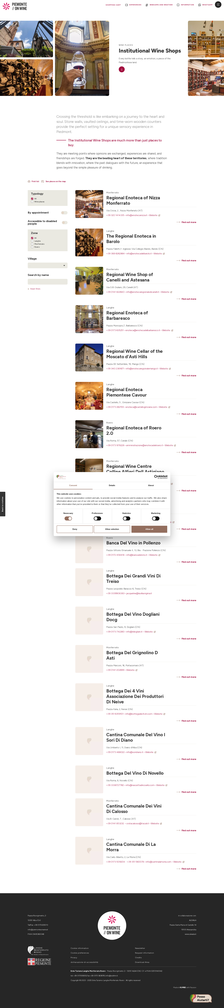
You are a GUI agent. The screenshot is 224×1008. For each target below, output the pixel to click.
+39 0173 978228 (116, 445)
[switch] (97, 518)
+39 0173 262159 (116, 407)
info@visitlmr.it (112, 976)
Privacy (74, 957)
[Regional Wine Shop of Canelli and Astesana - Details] (89, 281)
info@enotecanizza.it (137, 215)
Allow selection (112, 529)
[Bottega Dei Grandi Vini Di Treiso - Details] (89, 582)
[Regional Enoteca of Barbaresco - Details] (89, 319)
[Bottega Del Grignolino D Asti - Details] (89, 659)
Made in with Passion (184, 987)
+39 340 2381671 (116, 368)
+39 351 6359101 (115, 713)
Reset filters (35, 289)
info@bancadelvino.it (137, 555)
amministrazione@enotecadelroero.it (145, 445)
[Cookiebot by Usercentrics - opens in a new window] (156, 477)
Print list (35, 181)
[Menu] (218, 4)
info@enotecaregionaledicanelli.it (143, 292)
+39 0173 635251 (115, 330)
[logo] (15, 6)
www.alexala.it (190, 934)
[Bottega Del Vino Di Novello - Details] (89, 779)
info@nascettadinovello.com (141, 785)
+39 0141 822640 (116, 292)
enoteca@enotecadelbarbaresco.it (143, 330)
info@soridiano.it (135, 752)
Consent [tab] (73, 485)
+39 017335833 (80, 976)
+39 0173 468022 (116, 752)
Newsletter (140, 948)
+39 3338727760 (116, 785)
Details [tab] (112, 485)
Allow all (149, 529)
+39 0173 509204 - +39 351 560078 (126, 861)
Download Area (142, 962)
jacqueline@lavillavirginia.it (139, 593)
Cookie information (80, 948)
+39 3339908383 (116, 593)
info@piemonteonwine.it (38, 930)
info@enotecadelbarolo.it (140, 253)
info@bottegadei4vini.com (139, 713)
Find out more (189, 222)
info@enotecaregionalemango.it (143, 368)
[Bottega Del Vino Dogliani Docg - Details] (89, 620)
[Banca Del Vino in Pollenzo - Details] (89, 549)
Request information (144, 953)
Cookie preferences (80, 953)
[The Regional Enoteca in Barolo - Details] (89, 242)
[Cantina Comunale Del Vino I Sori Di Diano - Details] (89, 741)
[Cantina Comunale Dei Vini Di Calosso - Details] (89, 812)
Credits (138, 957)
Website (153, 215)
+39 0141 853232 (116, 823)
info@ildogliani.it (135, 631)
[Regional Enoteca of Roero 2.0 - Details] (89, 434)
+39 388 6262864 (116, 253)
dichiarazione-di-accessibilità (84, 962)
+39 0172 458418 (116, 555)
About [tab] (151, 485)
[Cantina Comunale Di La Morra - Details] (89, 851)
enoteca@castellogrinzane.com (142, 407)
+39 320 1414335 (116, 215)
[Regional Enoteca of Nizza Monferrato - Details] (89, 204)
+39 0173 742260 (116, 631)
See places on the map (55, 181)
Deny (74, 529)
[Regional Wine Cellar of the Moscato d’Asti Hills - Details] (89, 357)
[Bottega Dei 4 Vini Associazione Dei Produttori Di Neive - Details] (89, 697)
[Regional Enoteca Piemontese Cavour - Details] (89, 396)
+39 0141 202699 (116, 670)
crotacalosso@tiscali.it (138, 823)
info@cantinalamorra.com (159, 861)
